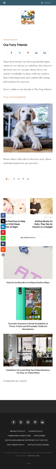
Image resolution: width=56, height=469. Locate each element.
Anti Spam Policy (15, 445)
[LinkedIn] (36, 53)
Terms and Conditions (19, 436)
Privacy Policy (17, 431)
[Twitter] (19, 53)
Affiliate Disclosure (38, 445)
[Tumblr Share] (3, 243)
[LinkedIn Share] (3, 226)
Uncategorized (10, 40)
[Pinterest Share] (3, 232)
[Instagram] (28, 422)
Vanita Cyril (34, 456)
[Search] (42, 3)
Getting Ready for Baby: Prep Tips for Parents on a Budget (42, 223)
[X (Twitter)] (20, 422)
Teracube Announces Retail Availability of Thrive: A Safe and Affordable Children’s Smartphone (28, 326)
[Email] (44, 53)
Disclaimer (39, 436)
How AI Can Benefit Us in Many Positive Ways (28, 282)
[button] (3, 254)
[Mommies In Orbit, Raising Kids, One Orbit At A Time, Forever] (28, 17)
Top (29, 463)
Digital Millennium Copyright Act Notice (26, 440)
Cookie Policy (35, 431)
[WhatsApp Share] (3, 238)
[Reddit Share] (3, 249)
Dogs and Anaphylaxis (14, 97)
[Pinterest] (28, 53)
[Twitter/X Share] (3, 221)
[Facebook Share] (3, 215)
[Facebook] (11, 53)
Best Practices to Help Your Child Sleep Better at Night (14, 223)
